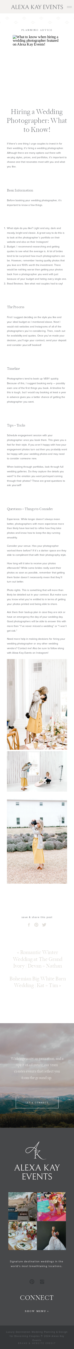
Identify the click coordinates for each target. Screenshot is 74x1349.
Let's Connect (37, 1102)
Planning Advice (36, 30)
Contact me (24, 648)
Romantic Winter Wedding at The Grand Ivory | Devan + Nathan (38, 959)
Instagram (42, 652)
